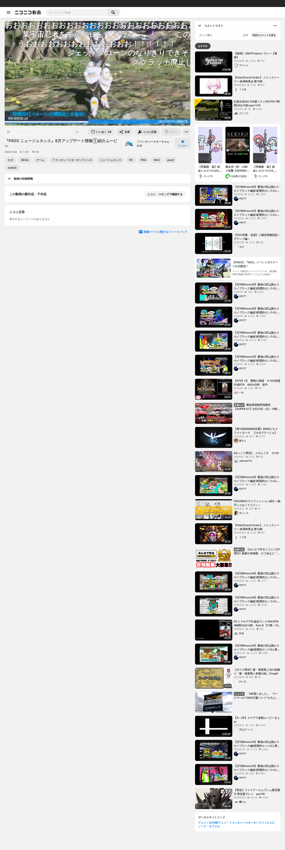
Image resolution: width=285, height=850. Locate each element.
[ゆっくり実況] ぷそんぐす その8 (256, 453)
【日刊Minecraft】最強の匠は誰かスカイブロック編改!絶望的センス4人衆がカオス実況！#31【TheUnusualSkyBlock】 (257, 599)
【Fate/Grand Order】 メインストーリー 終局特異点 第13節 (256, 527)
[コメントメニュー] (275, 26)
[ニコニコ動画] (28, 12)
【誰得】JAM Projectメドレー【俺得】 (255, 55)
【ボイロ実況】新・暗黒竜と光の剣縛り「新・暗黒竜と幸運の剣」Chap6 (257, 671)
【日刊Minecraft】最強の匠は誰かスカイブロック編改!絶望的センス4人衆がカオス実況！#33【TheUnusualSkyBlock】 (257, 310)
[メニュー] (186, 132)
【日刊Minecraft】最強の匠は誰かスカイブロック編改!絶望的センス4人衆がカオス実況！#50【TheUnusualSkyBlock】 (257, 768)
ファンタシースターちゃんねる (153, 143)
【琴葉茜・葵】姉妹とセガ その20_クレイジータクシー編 (209, 168)
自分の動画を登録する (31, 234)
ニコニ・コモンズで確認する (165, 194)
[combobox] (77, 12)
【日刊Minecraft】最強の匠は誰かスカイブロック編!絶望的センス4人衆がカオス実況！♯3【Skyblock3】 (257, 647)
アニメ (202, 822)
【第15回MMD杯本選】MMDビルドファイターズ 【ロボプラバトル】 (256, 430)
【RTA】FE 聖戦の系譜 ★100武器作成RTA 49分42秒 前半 (257, 382)
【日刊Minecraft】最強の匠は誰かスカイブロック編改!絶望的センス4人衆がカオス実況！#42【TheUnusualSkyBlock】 (257, 212)
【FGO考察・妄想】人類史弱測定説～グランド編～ (257, 236)
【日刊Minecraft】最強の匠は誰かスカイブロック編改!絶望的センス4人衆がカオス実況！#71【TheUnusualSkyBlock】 (257, 334)
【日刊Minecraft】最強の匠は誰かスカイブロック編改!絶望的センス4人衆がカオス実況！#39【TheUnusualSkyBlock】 (257, 188)
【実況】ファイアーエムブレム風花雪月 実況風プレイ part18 (257, 791)
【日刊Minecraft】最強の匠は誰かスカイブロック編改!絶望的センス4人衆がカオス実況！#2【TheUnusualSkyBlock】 (257, 286)
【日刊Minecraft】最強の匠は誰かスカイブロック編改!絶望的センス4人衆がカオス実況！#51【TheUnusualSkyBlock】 (257, 479)
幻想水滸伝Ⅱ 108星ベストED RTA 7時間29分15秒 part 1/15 (257, 103)
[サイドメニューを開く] (8, 12)
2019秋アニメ (217, 822)
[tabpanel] (237, 430)
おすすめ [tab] (202, 45)
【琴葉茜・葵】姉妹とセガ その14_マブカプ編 (265, 168)
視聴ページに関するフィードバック (165, 307)
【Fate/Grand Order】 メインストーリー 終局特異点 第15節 (256, 79)
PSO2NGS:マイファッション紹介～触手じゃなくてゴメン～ (257, 503)
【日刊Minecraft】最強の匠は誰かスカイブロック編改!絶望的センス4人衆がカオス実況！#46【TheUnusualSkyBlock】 (257, 575)
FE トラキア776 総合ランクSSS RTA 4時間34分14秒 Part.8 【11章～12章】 (256, 623)
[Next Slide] (183, 270)
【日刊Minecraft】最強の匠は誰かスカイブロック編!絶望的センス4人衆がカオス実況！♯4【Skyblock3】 (257, 743)
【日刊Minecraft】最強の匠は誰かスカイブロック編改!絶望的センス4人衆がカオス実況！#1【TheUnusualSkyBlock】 (257, 358)
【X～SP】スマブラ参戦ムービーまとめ (257, 719)
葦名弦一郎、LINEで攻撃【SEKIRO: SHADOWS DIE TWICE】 (236, 168)
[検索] (114, 12)
